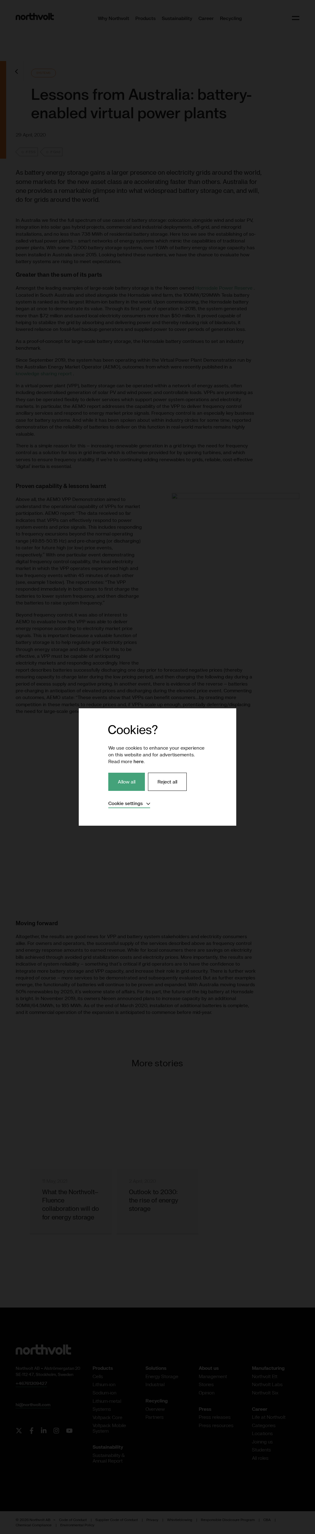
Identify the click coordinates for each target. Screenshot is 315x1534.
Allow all (126, 782)
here (139, 761)
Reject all (167, 782)
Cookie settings (129, 803)
